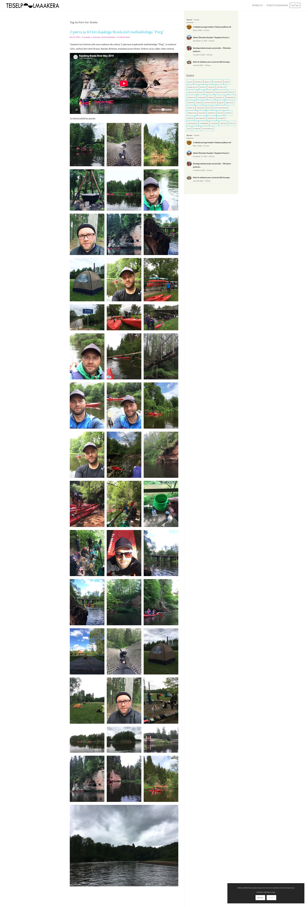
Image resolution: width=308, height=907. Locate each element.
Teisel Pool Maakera (108, 37)
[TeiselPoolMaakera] (33, 5)
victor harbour (207, 128)
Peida (271, 897)
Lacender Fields (210, 102)
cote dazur (221, 87)
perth (228, 113)
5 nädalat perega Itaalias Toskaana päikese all (212, 27)
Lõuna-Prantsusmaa (220, 108)
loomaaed (201, 108)
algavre (208, 82)
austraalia (217, 82)
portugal (221, 118)
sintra (232, 123)
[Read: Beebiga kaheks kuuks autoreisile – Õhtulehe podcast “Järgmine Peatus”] (189, 48)
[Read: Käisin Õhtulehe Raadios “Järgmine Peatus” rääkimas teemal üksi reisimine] (189, 37)
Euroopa (97, 37)
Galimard (209, 92)
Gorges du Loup (221, 92)
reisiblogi (204, 123)
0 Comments (86, 37)
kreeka (190, 102)
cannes (211, 87)
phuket (190, 118)
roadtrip (223, 123)
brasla (203, 87)
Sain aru (260, 897)
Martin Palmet (125, 37)
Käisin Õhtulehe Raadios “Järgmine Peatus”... (211, 37)
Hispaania (191, 97)
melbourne (191, 113)
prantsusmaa (192, 123)
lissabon (190, 108)
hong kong (202, 97)
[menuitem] (257, 5)
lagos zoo (229, 102)
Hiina (231, 92)
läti (209, 108)
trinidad (196, 128)
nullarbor (211, 113)
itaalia (211, 97)
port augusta (201, 118)
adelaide (198, 82)
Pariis (220, 113)
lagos (221, 102)
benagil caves (192, 87)
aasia (189, 82)
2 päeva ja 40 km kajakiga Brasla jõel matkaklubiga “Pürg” (117, 32)
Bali (227, 82)
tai (189, 128)
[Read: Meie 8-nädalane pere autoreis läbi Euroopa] (189, 62)
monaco (201, 113)
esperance (191, 92)
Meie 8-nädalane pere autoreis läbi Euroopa (211, 62)
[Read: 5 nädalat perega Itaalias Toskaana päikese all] (189, 27)
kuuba (199, 102)
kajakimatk (230, 97)
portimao (211, 118)
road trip (214, 123)
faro (200, 92)
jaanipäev (220, 97)
